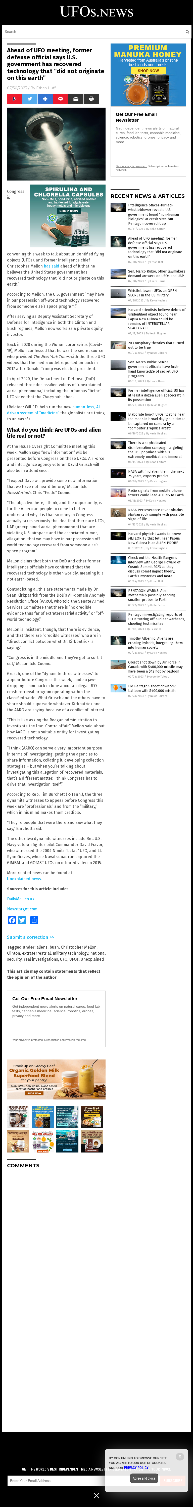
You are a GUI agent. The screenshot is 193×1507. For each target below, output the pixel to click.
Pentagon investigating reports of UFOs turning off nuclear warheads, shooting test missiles (156, 619)
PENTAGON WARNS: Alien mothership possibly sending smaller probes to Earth (151, 595)
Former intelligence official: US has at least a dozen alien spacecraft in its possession (156, 395)
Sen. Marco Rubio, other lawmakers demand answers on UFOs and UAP (156, 273)
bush (54, 947)
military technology (70, 953)
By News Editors (157, 352)
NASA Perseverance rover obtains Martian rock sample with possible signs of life (156, 514)
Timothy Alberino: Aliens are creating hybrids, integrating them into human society (155, 643)
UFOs (74, 959)
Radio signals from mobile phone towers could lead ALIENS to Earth (156, 493)
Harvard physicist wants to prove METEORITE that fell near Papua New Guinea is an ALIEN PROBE (154, 538)
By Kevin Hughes (157, 300)
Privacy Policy (136, 1468)
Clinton (13, 953)
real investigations (41, 959)
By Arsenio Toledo (158, 676)
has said (51, 266)
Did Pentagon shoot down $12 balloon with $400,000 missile (152, 688)
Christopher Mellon (78, 947)
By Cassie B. (154, 629)
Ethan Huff (46, 88)
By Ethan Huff (155, 262)
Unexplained (92, 959)
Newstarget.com (22, 909)
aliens (41, 947)
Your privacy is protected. (27, 1039)
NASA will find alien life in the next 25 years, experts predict (156, 473)
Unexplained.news (24, 878)
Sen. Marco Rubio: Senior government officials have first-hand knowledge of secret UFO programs (153, 369)
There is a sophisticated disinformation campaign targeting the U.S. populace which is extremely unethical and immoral (155, 450)
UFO (63, 959)
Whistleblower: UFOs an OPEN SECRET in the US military (152, 293)
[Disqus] (56, 1235)
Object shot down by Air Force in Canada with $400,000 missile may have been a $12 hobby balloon (155, 667)
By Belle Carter (155, 229)
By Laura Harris (156, 281)
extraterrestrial (36, 953)
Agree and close (144, 1478)
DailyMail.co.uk (20, 899)
